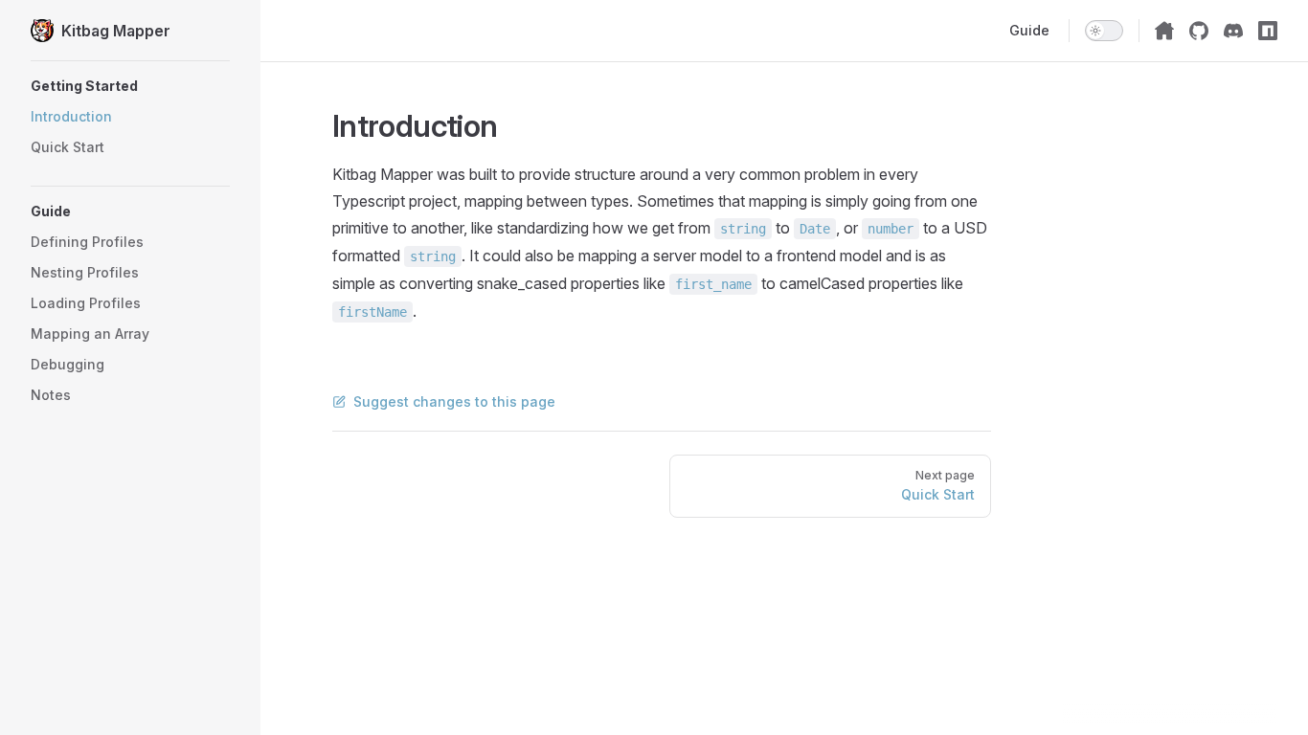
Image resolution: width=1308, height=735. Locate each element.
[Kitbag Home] (1164, 30)
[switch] (1104, 30)
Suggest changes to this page (454, 401)
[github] (1199, 30)
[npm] (1268, 30)
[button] (130, 86)
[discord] (1233, 30)
